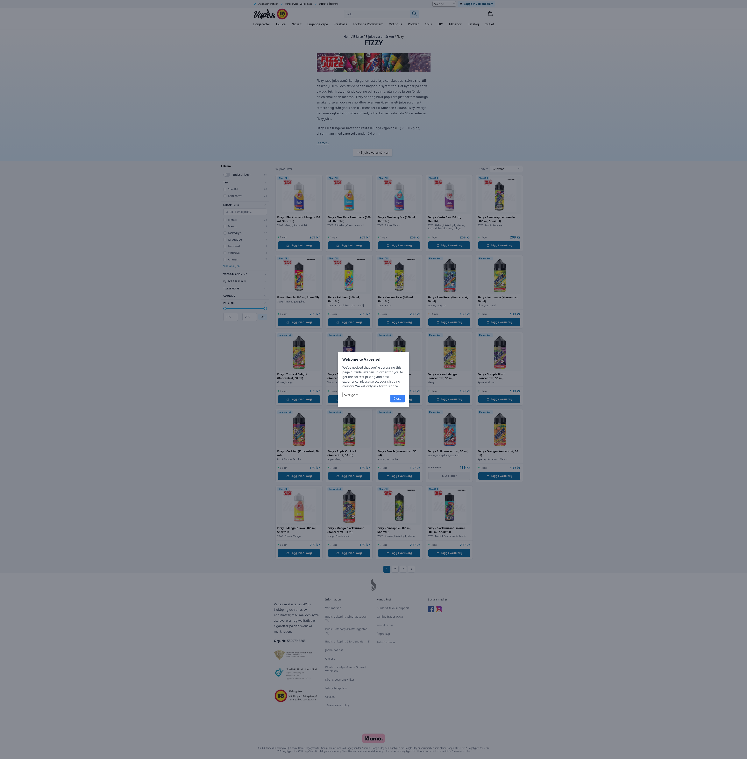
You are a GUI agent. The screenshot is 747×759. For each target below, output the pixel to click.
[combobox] (350, 394)
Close (398, 398)
